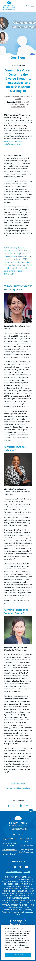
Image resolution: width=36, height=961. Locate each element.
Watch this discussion (18, 783)
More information (21, 950)
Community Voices (18, 107)
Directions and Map (9, 850)
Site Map (27, 872)
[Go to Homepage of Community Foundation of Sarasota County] (9, 5)
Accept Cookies (18, 955)
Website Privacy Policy (14, 872)
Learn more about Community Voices (18, 788)
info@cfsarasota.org (26, 852)
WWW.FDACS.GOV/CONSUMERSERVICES (16, 900)
